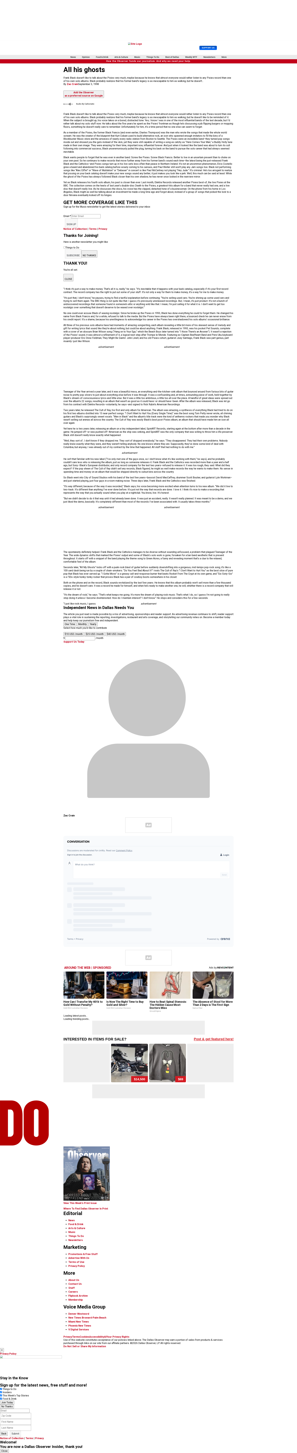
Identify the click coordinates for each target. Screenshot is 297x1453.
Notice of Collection (75, 228)
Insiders (7, 1392)
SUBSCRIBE (73, 255)
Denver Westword (78, 1313)
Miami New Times (78, 1321)
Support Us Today (73, 641)
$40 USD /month (116, 634)
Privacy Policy (76, 1266)
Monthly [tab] (82, 624)
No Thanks (7, 1406)
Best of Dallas (172, 57)
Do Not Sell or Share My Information (84, 1346)
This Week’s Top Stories (16, 1395)
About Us (73, 1280)
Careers (73, 1291)
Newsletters (209, 57)
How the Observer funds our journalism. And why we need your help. (148, 61)
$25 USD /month (95, 634)
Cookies (84, 1336)
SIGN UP (71, 224)
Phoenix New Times (79, 1325)
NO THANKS (89, 255)
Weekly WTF (191, 57)
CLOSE (68, 279)
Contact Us (75, 1283)
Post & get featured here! (214, 1039)
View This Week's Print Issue (80, 1203)
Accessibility (96, 1336)
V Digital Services (78, 1329)
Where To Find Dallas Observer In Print (85, 1208)
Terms (93, 228)
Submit (15, 1433)
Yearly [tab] (93, 624)
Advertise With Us (78, 1258)
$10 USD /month (74, 634)
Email (67, 216)
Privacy (103, 228)
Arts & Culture (121, 57)
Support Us (208, 48)
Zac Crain (72, 84)
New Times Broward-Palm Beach (87, 1317)
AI (105, 1336)
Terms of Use (76, 1262)
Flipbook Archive (78, 1295)
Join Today (7, 1402)
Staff (71, 1287)
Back (3, 1433)
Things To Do (152, 57)
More (224, 57)
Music (137, 57)
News (73, 57)
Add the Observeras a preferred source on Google (84, 94)
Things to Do (9, 1389)
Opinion (86, 57)
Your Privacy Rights (117, 1336)
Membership (75, 1299)
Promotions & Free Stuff (83, 1254)
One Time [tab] (70, 624)
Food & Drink (102, 57)
